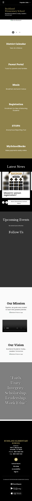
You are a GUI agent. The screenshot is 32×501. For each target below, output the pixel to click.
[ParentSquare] (16, 484)
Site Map (16, 466)
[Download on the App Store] (16, 493)
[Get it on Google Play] (16, 488)
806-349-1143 (17, 454)
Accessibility (16, 469)
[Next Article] (6, 202)
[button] (25, 2)
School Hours (16, 464)
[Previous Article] (3, 202)
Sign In (16, 472)
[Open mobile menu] (3, 2)
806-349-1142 (18, 452)
